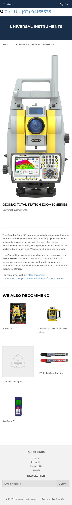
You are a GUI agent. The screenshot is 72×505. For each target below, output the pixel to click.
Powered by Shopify (53, 499)
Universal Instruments (36, 26)
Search (36, 470)
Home (6, 44)
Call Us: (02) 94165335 (28, 11)
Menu (10, 4)
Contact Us (36, 466)
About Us (36, 462)
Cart (66, 4)
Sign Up (63, 484)
